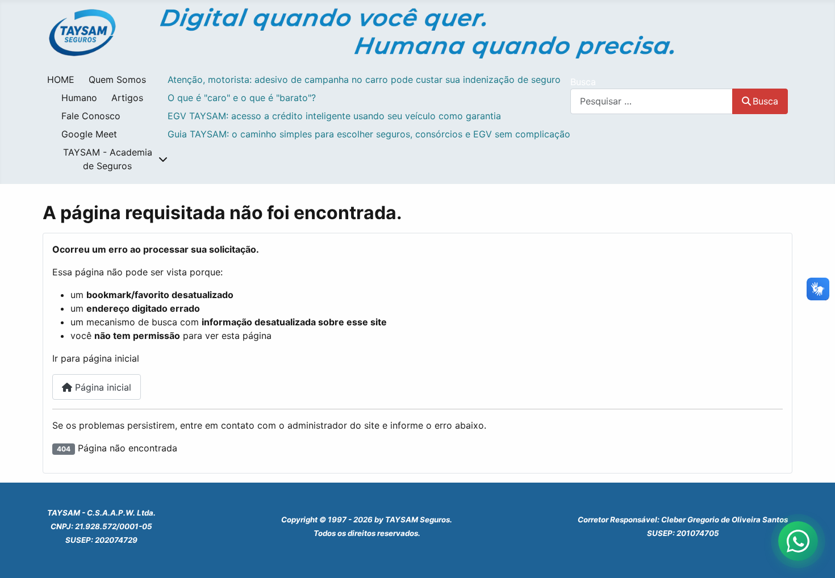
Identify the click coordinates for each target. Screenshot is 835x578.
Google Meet (89, 134)
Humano (79, 97)
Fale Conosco (90, 116)
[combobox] (651, 101)
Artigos (127, 97)
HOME (60, 79)
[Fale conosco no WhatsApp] (798, 541)
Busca (583, 81)
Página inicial (101, 387)
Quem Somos (117, 79)
